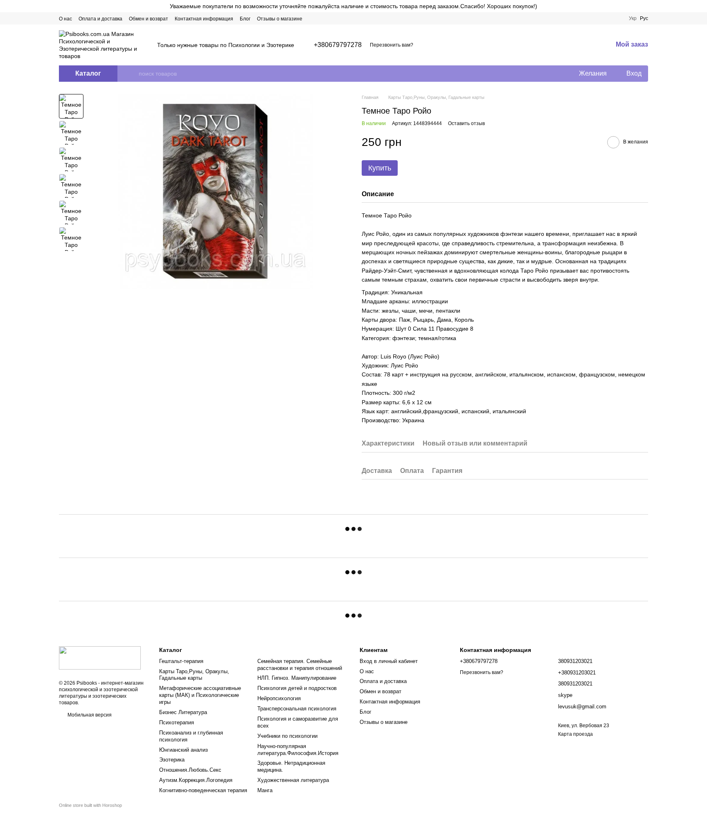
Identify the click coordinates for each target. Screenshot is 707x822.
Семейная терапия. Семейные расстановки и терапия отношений (299, 664)
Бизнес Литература (183, 712)
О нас (65, 19)
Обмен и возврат (148, 19)
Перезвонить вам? (391, 45)
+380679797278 (338, 45)
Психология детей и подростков (297, 688)
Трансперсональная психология (296, 709)
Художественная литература (293, 780)
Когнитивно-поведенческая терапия (203, 790)
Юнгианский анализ (183, 750)
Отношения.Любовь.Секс (190, 770)
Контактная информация (204, 19)
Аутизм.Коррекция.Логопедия (195, 780)
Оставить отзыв (466, 123)
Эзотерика (172, 760)
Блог (245, 19)
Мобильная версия (89, 715)
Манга (264, 790)
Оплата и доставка (100, 19)
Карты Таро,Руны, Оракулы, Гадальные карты (194, 674)
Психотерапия (176, 722)
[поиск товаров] (132, 73)
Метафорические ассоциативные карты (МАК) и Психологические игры (200, 695)
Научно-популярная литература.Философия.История (297, 749)
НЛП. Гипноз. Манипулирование (296, 678)
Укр (633, 18)
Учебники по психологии (287, 736)
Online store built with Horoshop (90, 805)
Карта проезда (575, 734)
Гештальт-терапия (181, 661)
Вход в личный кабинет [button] (389, 661)
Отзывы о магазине (279, 19)
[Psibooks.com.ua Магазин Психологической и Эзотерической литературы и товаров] (100, 658)
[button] (700, 6)
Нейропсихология (279, 698)
